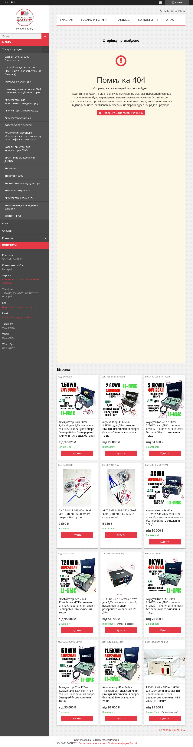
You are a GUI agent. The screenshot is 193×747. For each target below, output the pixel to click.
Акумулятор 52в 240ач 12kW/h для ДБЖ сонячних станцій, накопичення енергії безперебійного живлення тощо (77, 605)
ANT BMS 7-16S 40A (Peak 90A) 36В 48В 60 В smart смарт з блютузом (75, 514)
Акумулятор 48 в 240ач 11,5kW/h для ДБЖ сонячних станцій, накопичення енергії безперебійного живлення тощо (120, 694)
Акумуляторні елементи (19, 198)
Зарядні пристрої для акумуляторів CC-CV (17, 148)
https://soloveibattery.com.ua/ (19, 307)
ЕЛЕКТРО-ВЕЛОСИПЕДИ (18, 125)
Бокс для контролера (17, 190)
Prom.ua (114, 740)
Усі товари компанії (170, 730)
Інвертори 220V (14, 175)
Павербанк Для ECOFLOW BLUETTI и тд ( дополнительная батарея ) (23, 71)
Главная (66, 19)
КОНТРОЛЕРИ (13, 216)
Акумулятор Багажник (18, 118)
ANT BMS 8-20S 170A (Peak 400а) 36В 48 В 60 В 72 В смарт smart (119, 514)
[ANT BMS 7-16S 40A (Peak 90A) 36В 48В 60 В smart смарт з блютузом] (77, 488)
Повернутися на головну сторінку (123, 112)
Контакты (8, 238)
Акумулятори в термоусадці (21, 110)
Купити (77, 453)
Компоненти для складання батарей (21, 206)
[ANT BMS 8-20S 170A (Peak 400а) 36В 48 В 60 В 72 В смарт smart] (121, 488)
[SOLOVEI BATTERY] (24, 17)
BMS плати (11, 168)
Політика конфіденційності (122, 743)
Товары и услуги (12, 49)
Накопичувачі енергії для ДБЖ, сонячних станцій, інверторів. (23, 90)
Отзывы (7, 230)
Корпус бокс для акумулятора (22, 183)
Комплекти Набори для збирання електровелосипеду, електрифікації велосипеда (23, 136)
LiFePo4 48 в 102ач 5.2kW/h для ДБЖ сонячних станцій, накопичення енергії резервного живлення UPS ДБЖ (119, 605)
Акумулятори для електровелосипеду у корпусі (22, 101)
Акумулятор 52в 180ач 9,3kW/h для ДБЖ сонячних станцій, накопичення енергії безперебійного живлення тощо (164, 605)
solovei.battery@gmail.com (17, 317)
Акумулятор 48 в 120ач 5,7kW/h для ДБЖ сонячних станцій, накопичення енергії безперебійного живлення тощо (164, 428)
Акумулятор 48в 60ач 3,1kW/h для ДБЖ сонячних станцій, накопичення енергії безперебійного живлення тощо (164, 517)
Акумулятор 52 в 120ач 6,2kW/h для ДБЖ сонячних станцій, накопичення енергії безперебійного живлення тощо (77, 694)
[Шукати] (45, 36)
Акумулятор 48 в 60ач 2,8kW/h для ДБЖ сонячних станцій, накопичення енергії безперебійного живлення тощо (120, 428)
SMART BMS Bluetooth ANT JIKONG (20, 159)
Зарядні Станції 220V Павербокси (17, 58)
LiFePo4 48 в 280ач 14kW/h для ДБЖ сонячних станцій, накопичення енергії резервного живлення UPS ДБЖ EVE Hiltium (163, 694)
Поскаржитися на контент (92, 743)
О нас (5, 223)
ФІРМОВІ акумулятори (18, 81)
